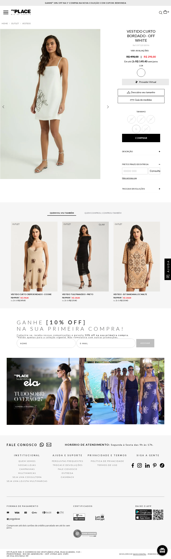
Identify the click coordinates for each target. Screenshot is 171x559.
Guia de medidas (143, 99)
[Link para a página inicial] (5, 23)
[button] (5, 12)
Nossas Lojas (27, 465)
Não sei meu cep (129, 178)
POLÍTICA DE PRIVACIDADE (107, 461)
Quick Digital (139, 554)
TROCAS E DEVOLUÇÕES (67, 465)
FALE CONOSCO (67, 469)
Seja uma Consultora (27, 477)
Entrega (67, 473)
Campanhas (27, 469)
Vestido (26, 23)
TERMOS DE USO (107, 465)
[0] (165, 12)
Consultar (155, 170)
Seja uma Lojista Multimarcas (27, 481)
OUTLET (15, 23)
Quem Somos (27, 461)
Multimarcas (27, 473)
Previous (3, 106)
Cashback (67, 477)
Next (108, 106)
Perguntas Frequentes (67, 461)
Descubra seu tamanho (143, 92)
